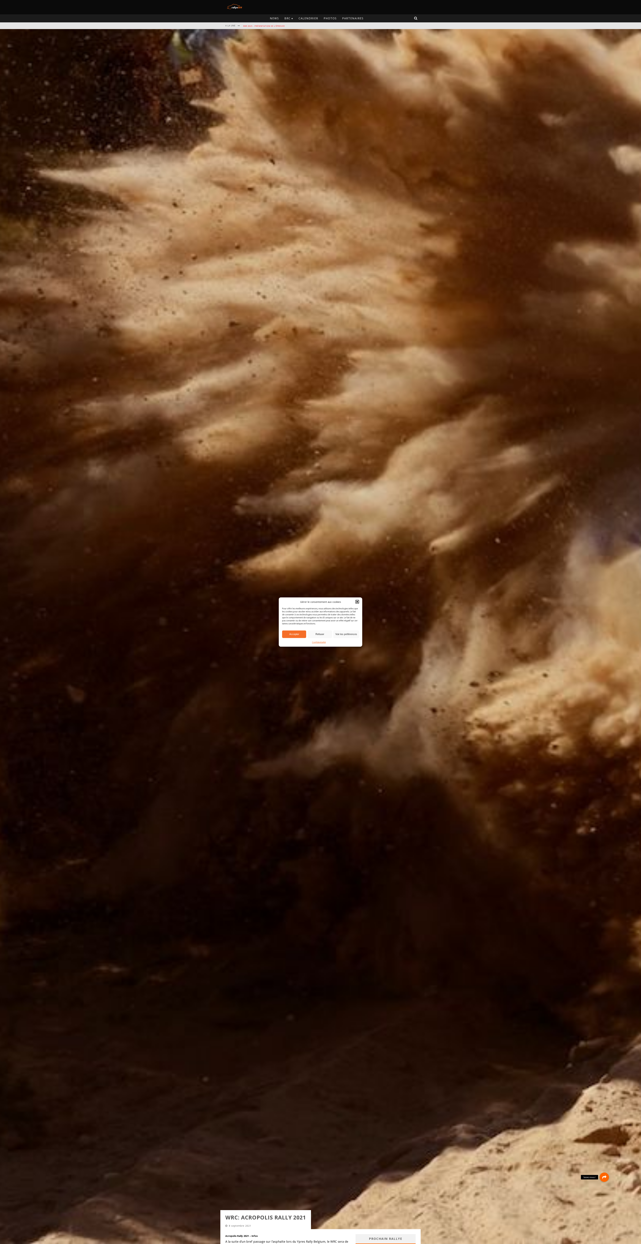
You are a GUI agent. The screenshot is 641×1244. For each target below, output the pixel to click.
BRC (287, 18)
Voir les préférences (346, 634)
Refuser (319, 634)
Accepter (294, 634)
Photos (330, 18)
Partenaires (353, 18)
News (274, 18)
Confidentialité (319, 642)
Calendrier (308, 18)
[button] (357, 601)
